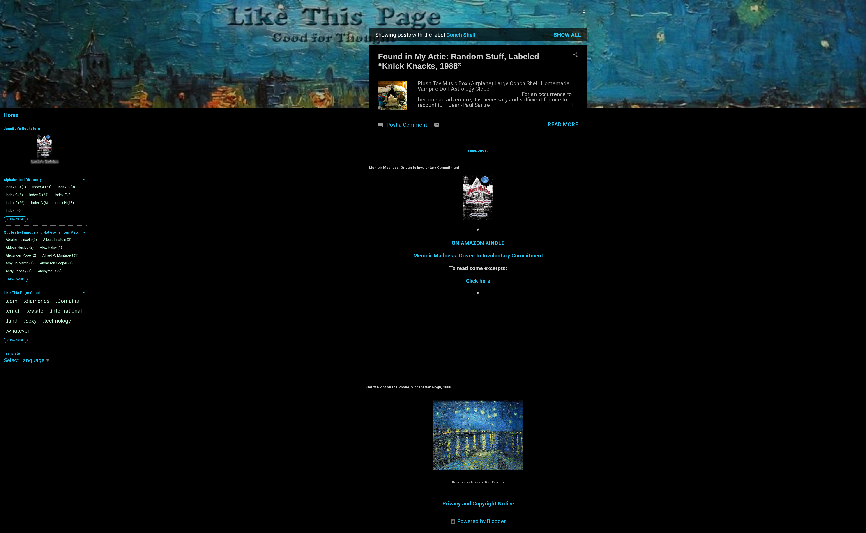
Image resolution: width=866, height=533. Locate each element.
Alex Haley (50, 247)
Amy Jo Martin (19, 263)
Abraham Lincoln (21, 239)
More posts (478, 151)
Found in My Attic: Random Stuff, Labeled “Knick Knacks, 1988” (458, 61)
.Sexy (30, 321)
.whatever (18, 331)
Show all (567, 35)
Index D (38, 195)
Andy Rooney (18, 271)
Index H (63, 203)
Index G (39, 203)
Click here (478, 281)
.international (66, 311)
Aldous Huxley (19, 247)
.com (12, 301)
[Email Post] (436, 126)
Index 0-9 (15, 187)
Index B (66, 187)
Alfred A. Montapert (59, 255)
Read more (563, 124)
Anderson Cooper (55, 263)
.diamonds (37, 301)
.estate (35, 311)
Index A (41, 187)
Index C (14, 195)
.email (13, 311)
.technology (57, 321)
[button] (575, 55)
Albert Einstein (56, 239)
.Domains (67, 301)
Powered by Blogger (481, 521)
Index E (63, 195)
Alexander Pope (20, 255)
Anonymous (49, 271)
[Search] (584, 12)
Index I (13, 211)
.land (12, 321)
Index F (14, 203)
